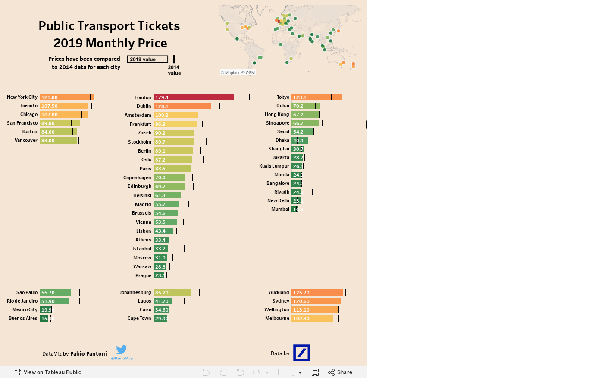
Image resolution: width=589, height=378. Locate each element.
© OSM (248, 73)
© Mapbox (230, 73)
